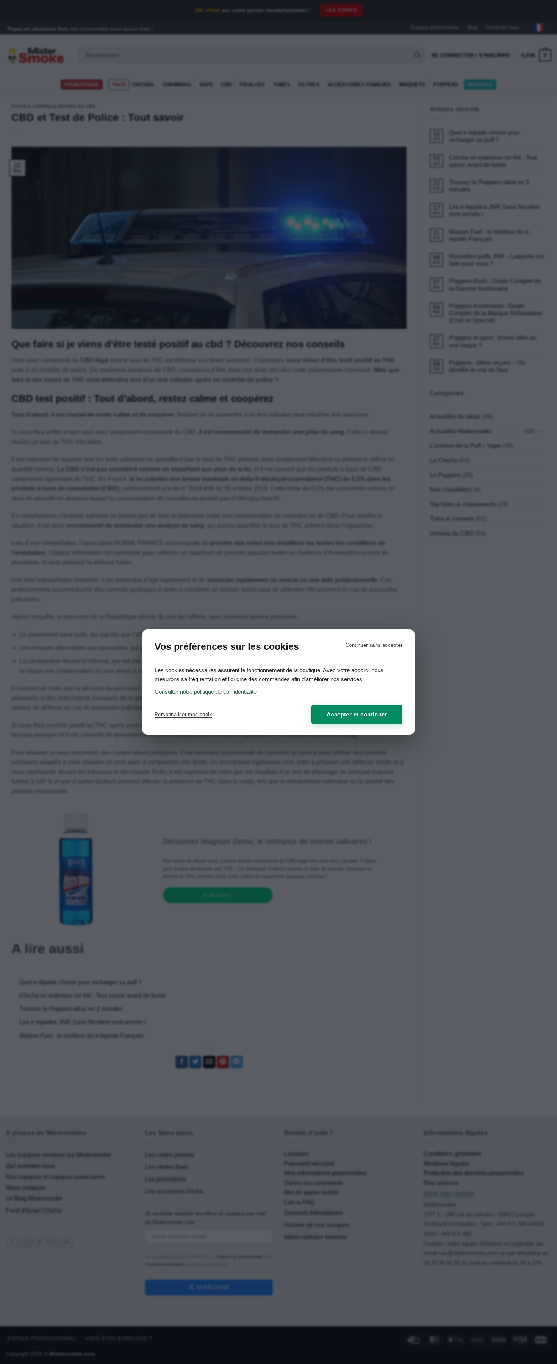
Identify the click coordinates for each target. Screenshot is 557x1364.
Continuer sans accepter (374, 645)
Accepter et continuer (357, 714)
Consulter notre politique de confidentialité (206, 691)
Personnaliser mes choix (183, 714)
